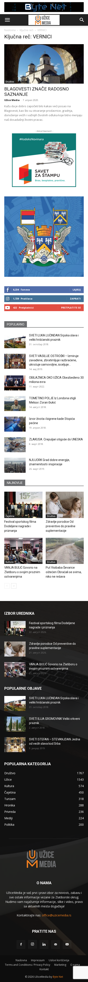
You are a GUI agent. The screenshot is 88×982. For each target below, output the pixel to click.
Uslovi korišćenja (59, 960)
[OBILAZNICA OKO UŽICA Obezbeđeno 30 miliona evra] (15, 382)
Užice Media (12, 100)
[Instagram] (32, 944)
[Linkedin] (44, 944)
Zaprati (75, 298)
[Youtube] (67, 944)
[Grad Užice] (44, 236)
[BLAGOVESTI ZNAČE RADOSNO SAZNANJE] (44, 64)
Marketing (60, 965)
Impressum (38, 960)
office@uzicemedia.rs (56, 915)
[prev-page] (7, 586)
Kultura (9, 561)
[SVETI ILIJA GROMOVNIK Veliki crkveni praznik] (15, 724)
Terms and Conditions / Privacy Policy (27, 965)
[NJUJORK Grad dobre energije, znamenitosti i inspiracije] (15, 465)
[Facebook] (21, 944)
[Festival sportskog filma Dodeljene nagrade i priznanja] (23, 505)
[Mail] (55, 944)
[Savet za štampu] (44, 160)
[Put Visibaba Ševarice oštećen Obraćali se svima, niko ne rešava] (65, 551)
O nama (75, 965)
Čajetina (10, 516)
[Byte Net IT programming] (44, 7)
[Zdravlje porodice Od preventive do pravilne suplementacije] (65, 505)
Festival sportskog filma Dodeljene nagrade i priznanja (20, 526)
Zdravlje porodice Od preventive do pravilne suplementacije (60, 526)
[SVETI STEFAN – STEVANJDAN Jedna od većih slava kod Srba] (15, 744)
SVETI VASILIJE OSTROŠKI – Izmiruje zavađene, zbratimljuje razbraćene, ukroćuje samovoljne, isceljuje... (54, 360)
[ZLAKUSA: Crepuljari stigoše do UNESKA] (15, 444)
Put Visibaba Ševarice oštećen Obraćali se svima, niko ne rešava (64, 572)
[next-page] (13, 586)
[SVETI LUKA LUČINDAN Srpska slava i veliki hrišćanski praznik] (15, 340)
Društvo (10, 81)
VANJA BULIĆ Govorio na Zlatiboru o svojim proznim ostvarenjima (22, 572)
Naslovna (10, 30)
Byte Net (58, 977)
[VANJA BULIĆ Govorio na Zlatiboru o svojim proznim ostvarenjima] (23, 551)
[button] (7, 20)
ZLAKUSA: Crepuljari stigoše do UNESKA (56, 439)
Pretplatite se (71, 307)
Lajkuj (77, 289)
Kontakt (44, 969)
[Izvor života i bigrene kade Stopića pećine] (15, 424)
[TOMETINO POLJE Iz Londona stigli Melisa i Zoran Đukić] (15, 403)
